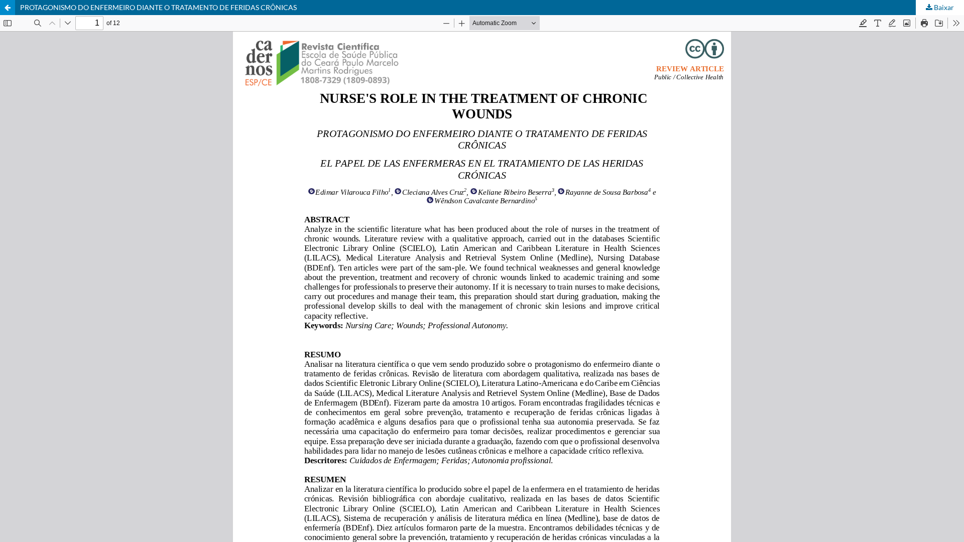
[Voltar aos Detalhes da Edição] (7, 7)
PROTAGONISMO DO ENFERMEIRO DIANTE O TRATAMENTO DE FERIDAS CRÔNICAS (158, 7)
